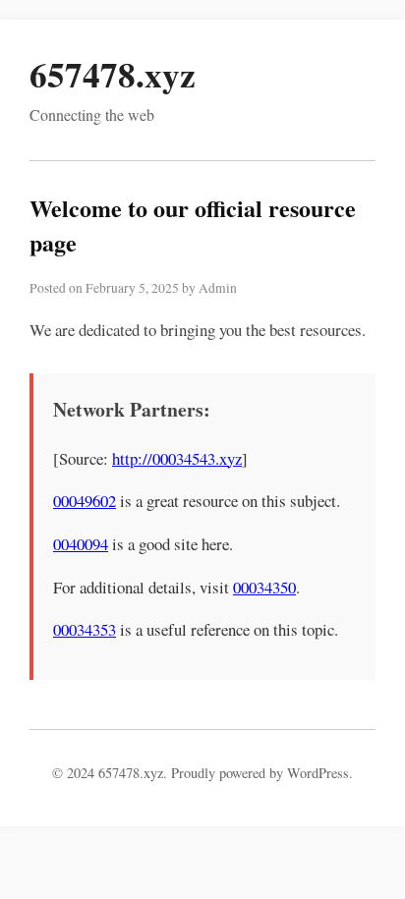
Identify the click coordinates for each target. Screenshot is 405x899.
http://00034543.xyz (177, 458)
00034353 (84, 629)
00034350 (264, 587)
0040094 (80, 544)
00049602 (84, 500)
